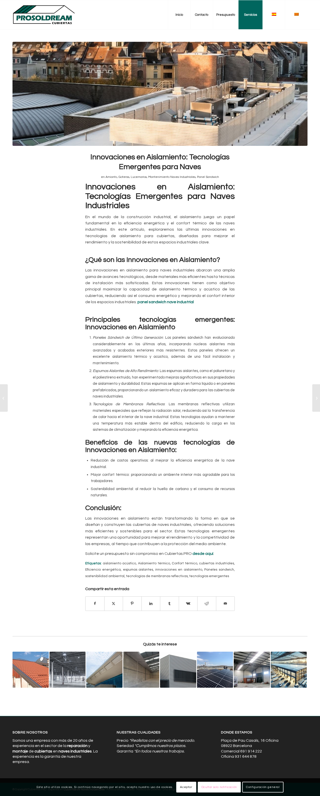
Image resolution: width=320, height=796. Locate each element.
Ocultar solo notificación (219, 787)
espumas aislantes (138, 569)
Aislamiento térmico (154, 563)
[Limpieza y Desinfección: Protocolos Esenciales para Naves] (316, 398)
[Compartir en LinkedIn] (151, 604)
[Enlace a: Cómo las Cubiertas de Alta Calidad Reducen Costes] (289, 670)
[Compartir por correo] (225, 604)
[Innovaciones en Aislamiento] (160, 94)
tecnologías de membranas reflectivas (157, 576)
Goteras (123, 177)
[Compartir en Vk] (188, 604)
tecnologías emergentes (209, 576)
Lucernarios (139, 177)
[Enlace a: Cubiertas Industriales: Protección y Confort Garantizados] (178, 670)
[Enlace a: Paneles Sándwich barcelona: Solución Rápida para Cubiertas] (30, 670)
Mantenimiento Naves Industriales (172, 177)
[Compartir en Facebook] (95, 604)
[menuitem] (179, 14)
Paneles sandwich (219, 569)
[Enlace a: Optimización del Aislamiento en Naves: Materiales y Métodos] (252, 670)
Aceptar (186, 787)
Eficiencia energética (103, 569)
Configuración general (263, 787)
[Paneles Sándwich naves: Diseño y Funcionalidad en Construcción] (4, 398)
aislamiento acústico (119, 563)
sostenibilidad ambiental (104, 576)
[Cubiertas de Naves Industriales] (44, 14)
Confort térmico (184, 563)
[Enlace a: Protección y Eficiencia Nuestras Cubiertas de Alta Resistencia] (104, 670)
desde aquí (202, 554)
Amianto (111, 177)
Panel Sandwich (208, 177)
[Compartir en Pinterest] (132, 604)
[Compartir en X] (113, 604)
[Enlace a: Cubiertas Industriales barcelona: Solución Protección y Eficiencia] (141, 670)
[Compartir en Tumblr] (169, 604)
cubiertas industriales (216, 563)
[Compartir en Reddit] (207, 604)
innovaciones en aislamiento (178, 569)
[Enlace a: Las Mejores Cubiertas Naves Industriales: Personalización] (215, 670)
